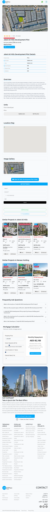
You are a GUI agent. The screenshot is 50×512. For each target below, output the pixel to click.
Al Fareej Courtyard (42, 452)
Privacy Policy (31, 510)
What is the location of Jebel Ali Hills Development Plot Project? (21, 304)
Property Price (9, 335)
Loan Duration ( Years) (11, 350)
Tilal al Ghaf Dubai (6, 448)
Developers (16, 499)
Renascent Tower (41, 454)
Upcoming (28, 495)
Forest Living (5, 444)
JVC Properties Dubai (7, 467)
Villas (3, 495)
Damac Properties (18, 477)
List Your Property (30, 436)
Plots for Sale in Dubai (19, 456)
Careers (27, 497)
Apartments (5, 493)
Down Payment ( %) (11, 343)
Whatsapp (14, 252)
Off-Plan (16, 495)
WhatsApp (26, 209)
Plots (28, 57)
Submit (25, 202)
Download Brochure (10, 47)
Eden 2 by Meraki (42, 442)
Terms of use (24, 510)
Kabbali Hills (40, 458)
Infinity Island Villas (42, 434)
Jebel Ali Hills (18, 42)
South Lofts (40, 430)
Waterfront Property (30, 428)
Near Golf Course (30, 432)
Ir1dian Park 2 (41, 456)
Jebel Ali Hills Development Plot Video (26, 179)
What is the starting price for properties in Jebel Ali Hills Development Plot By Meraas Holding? (23, 317)
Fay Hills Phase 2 (41, 448)
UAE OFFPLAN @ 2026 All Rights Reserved (11, 510)
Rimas (39, 436)
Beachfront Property (30, 426)
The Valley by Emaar (7, 465)
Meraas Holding (8, 42)
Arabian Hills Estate (6, 442)
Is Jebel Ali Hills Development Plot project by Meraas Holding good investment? (21, 312)
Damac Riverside (6, 428)
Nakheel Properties (18, 475)
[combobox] (6, 195)
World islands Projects (7, 446)
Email (7, 252)
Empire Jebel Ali (41, 432)
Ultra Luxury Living (30, 430)
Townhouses (5, 497)
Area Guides (16, 493)
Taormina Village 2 (42, 440)
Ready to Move (29, 493)
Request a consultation (35, 353)
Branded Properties (30, 434)
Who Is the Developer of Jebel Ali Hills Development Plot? (19, 321)
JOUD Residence (41, 428)
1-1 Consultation (25, 213)
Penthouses (4, 499)
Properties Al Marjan (19, 469)
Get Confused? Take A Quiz (24, 416)
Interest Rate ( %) (10, 355)
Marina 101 (40, 450)
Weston (39, 438)
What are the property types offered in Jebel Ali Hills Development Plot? (23, 307)
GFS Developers (17, 479)
